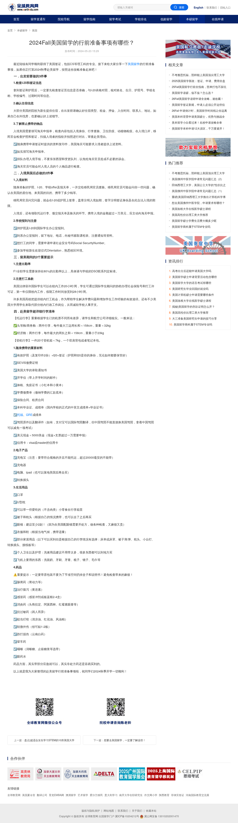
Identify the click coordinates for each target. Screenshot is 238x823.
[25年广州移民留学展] (132, 773)
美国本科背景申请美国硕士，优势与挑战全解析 (198, 117)
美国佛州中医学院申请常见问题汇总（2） (197, 179)
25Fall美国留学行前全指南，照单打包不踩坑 (199, 87)
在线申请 (218, 19)
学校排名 (141, 19)
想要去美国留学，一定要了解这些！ (125, 740)
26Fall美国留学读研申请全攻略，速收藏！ (197, 99)
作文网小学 (150, 795)
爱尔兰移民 (96, 795)
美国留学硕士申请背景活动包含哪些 (193, 277)
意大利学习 (111, 795)
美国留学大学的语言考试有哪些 (190, 283)
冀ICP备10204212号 (127, 816)
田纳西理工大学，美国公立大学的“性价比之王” (199, 185)
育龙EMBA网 (56, 795)
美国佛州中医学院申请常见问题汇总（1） (197, 191)
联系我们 (212, 7)
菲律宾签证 (177, 795)
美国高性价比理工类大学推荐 (190, 215)
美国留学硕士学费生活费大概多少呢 (194, 221)
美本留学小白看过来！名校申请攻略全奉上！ (197, 122)
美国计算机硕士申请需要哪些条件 (191, 295)
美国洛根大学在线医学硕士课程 (191, 209)
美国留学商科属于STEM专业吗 (191, 226)
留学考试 (115, 19)
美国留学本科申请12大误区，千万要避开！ (198, 128)
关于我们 (137, 810)
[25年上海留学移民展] (161, 773)
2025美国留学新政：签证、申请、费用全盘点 (198, 81)
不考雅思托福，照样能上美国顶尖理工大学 (198, 75)
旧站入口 (225, 7)
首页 (16, 19)
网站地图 (109, 810)
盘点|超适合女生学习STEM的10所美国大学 (49, 740)
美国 (34, 30)
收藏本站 (151, 810)
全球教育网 (13, 795)
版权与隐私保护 (91, 810)
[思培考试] (190, 773)
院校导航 (64, 19)
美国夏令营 (28, 795)
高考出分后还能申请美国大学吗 (190, 271)
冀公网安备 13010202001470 (161, 816)
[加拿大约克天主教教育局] (76, 773)
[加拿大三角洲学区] (104, 773)
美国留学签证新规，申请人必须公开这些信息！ (198, 105)
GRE (29, 415)
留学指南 (89, 19)
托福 (20, 415)
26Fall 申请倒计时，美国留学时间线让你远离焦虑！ (199, 111)
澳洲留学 (71, 795)
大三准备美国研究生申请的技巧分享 (193, 318)
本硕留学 (192, 19)
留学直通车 (38, 19)
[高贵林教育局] (20, 773)
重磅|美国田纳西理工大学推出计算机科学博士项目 (199, 197)
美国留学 (134, 64)
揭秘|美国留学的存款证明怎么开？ (192, 306)
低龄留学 (166, 19)
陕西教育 (164, 795)
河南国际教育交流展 (197, 795)
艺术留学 (83, 795)
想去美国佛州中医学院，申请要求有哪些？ (198, 203)
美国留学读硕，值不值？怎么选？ (193, 93)
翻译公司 (42, 795)
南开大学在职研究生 (131, 795)
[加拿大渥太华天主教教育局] (48, 773)
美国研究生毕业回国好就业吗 (188, 289)
